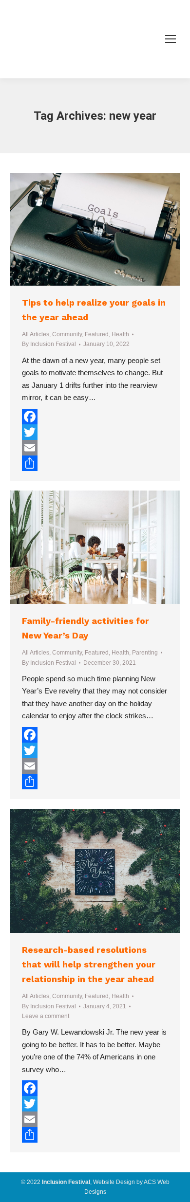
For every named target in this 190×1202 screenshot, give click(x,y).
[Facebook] (95, 416)
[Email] (95, 447)
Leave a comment (45, 1016)
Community (67, 334)
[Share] (95, 463)
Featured (97, 334)
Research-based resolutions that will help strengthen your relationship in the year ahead (88, 964)
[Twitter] (95, 432)
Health (120, 334)
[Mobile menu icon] (170, 39)
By (49, 344)
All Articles (35, 334)
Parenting (145, 652)
